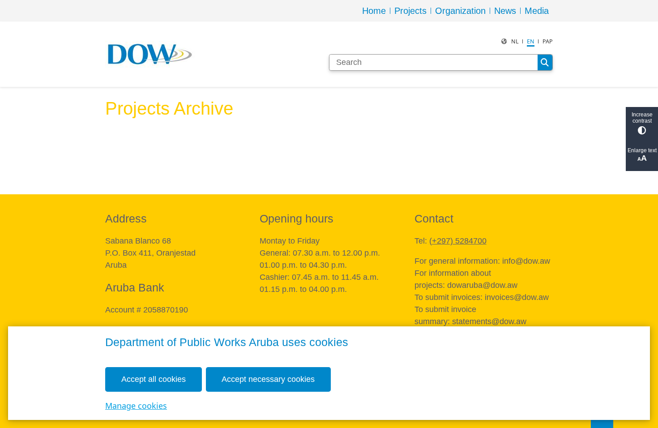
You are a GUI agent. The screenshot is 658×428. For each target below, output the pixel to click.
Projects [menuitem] (410, 11)
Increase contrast (642, 117)
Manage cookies (136, 405)
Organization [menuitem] (460, 11)
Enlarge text (642, 150)
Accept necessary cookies (268, 379)
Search (545, 63)
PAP (548, 41)
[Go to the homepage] (150, 54)
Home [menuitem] (374, 11)
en (530, 41)
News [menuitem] (505, 11)
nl (515, 41)
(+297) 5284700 (458, 240)
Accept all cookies (153, 379)
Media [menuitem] (537, 11)
